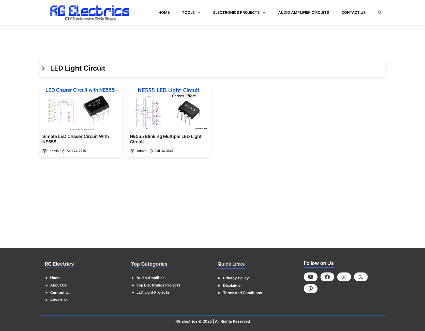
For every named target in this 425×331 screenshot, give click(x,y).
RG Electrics (186, 321)
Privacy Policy (236, 278)
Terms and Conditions (242, 292)
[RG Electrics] (89, 12)
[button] (379, 12)
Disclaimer (232, 285)
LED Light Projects (153, 292)
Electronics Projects (236, 12)
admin (54, 151)
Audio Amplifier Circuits (303, 12)
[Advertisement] (90, 39)
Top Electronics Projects (158, 285)
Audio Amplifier (150, 277)
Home (164, 12)
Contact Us (353, 12)
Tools (188, 12)
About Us (58, 285)
